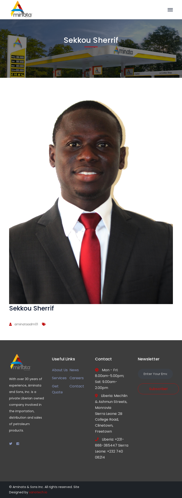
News (74, 370)
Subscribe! (158, 389)
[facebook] (17, 443)
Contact (76, 386)
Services (59, 378)
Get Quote (57, 389)
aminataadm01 (26, 324)
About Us (60, 370)
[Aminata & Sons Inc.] (21, 9)
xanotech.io (38, 492)
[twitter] (10, 443)
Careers (76, 378)
